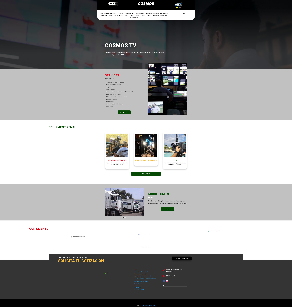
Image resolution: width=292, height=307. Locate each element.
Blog (110, 15)
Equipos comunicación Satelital (142, 276)
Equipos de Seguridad (109, 13)
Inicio (101, 13)
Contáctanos (104, 15)
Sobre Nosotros (139, 13)
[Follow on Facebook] (181, 13)
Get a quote (146, 173)
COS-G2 (149, 15)
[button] (123, 217)
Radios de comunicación (140, 274)
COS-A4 (121, 15)
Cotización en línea (139, 289)
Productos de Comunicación (141, 272)
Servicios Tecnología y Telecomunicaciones (145, 278)
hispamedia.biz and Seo (149, 305)
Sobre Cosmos (137, 283)
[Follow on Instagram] (184, 13)
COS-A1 (116, 15)
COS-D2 (132, 15)
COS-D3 (137, 15)
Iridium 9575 (156, 15)
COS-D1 (127, 15)
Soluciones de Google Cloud (152, 13)
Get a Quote (124, 112)
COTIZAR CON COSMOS (181, 258)
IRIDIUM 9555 (163, 15)
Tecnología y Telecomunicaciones (126, 13)
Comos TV (136, 285)
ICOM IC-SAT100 (134, 17)
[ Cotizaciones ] (164, 13)
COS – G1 (143, 15)
